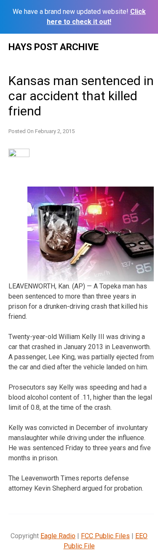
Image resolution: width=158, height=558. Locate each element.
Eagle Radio (57, 536)
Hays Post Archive (53, 47)
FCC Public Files (105, 536)
